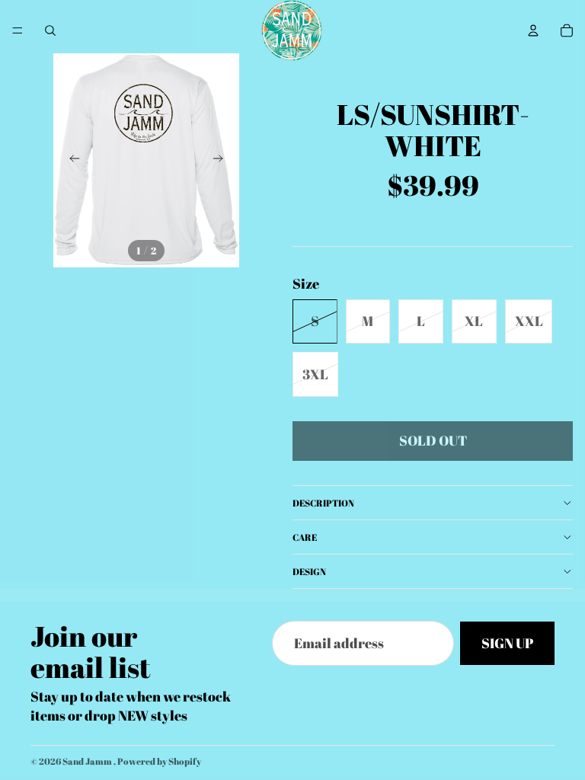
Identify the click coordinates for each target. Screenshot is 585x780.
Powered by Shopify (159, 761)
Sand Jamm (87, 761)
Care (304, 537)
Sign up (507, 644)
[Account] (533, 30)
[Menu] (17, 30)
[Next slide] (222, 160)
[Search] (50, 30)
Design (309, 571)
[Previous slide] (70, 160)
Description (323, 503)
